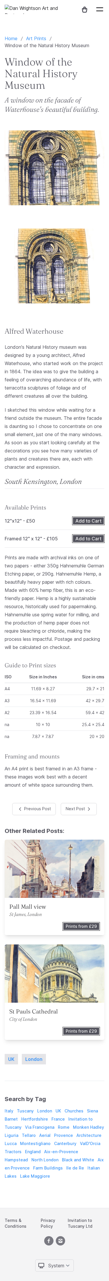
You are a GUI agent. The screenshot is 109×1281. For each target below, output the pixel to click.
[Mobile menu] (100, 9)
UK (11, 1059)
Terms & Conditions (15, 1223)
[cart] (82, 9)
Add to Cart (88, 521)
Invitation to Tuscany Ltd (80, 1223)
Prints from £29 (81, 926)
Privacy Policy (48, 1223)
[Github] (60, 1240)
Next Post (76, 808)
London (33, 1059)
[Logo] (38, 9)
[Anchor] (67, 331)
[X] (48, 1240)
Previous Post (37, 808)
